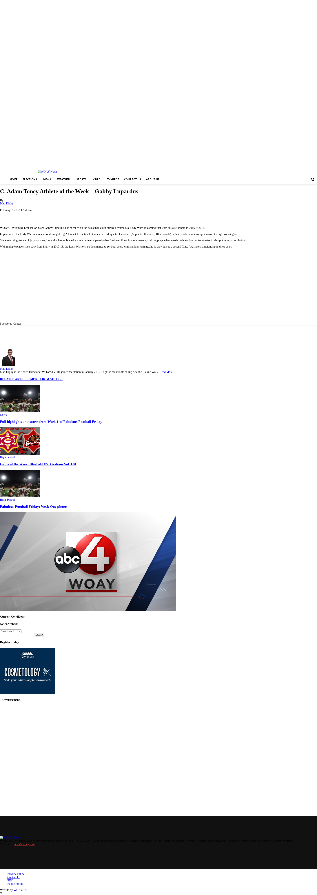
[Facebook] (34, 215)
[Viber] (113, 215)
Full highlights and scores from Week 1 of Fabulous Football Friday (51, 422)
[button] (312, 179)
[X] (47, 215)
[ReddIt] (99, 215)
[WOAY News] (47, 171)
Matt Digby (6, 203)
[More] (126, 215)
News (3, 414)
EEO (10, 880)
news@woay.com (24, 844)
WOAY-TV (20, 890)
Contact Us (13, 877)
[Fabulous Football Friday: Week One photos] (20, 496)
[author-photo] (9, 365)
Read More (166, 372)
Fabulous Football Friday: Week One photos (33, 506)
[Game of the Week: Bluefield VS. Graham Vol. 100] (20, 453)
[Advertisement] (75, 288)
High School (7, 457)
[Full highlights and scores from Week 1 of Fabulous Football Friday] (20, 411)
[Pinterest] (86, 215)
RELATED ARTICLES (15, 379)
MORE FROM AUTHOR (46, 379)
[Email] (73, 215)
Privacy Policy (15, 873)
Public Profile (15, 883)
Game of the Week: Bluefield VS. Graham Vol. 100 (38, 464)
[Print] (60, 215)
